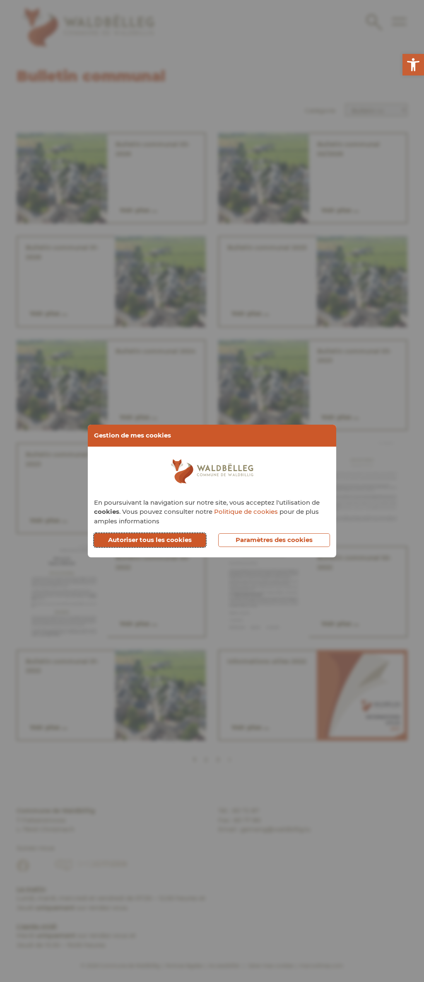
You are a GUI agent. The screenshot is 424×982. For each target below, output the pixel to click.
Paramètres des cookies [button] (274, 540)
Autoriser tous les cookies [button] (150, 540)
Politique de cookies (246, 511)
